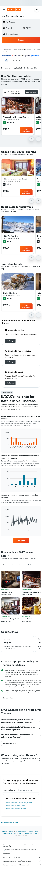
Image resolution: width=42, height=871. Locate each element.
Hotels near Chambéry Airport (16, 809)
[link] (10, 341)
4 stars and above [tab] (9, 565)
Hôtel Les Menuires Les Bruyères (16, 179)
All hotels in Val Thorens (9, 822)
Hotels (11, 831)
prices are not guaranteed (10, 851)
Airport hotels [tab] (10, 790)
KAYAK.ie (4, 831)
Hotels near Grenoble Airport (15, 806)
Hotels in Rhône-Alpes (30, 833)
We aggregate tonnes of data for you (17, 861)
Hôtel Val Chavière (10, 236)
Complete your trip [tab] (25, 790)
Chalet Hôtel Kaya (10, 293)
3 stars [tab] (22, 565)
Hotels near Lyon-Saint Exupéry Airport (19, 803)
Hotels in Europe (21, 831)
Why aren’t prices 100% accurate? (16, 865)
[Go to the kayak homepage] (14, 9)
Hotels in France (33, 831)
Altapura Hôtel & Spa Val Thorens (16, 117)
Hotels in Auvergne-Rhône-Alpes (12, 833)
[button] (3, 9)
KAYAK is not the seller (11, 857)
